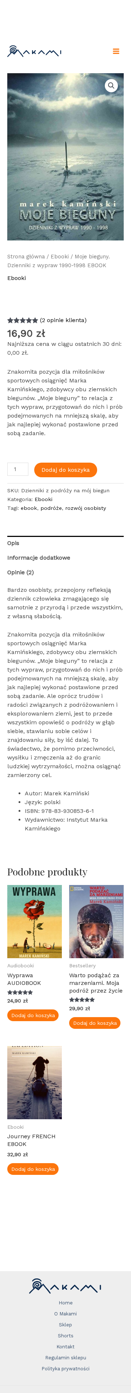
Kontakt (65, 1346)
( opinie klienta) (63, 320)
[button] (111, 85)
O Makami (65, 1314)
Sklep (65, 1324)
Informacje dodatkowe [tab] (38, 557)
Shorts (66, 1335)
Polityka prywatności (65, 1368)
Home (66, 1303)
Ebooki (60, 256)
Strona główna (26, 256)
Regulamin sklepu (65, 1357)
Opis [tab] (13, 542)
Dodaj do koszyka (65, 469)
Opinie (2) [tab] (20, 572)
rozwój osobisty (85, 508)
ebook (29, 508)
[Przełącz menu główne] (116, 51)
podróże (51, 508)
